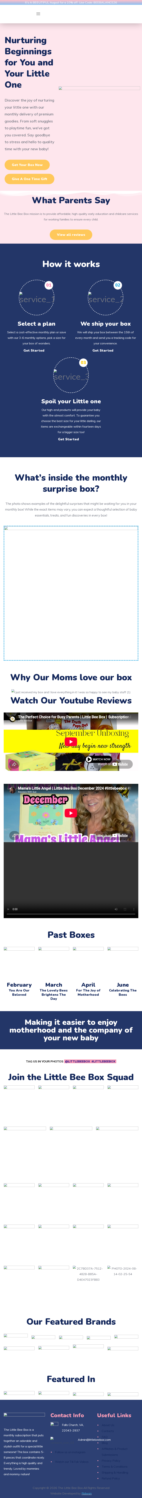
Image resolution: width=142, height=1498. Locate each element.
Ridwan (87, 1493)
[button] (27, 165)
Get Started (33, 350)
